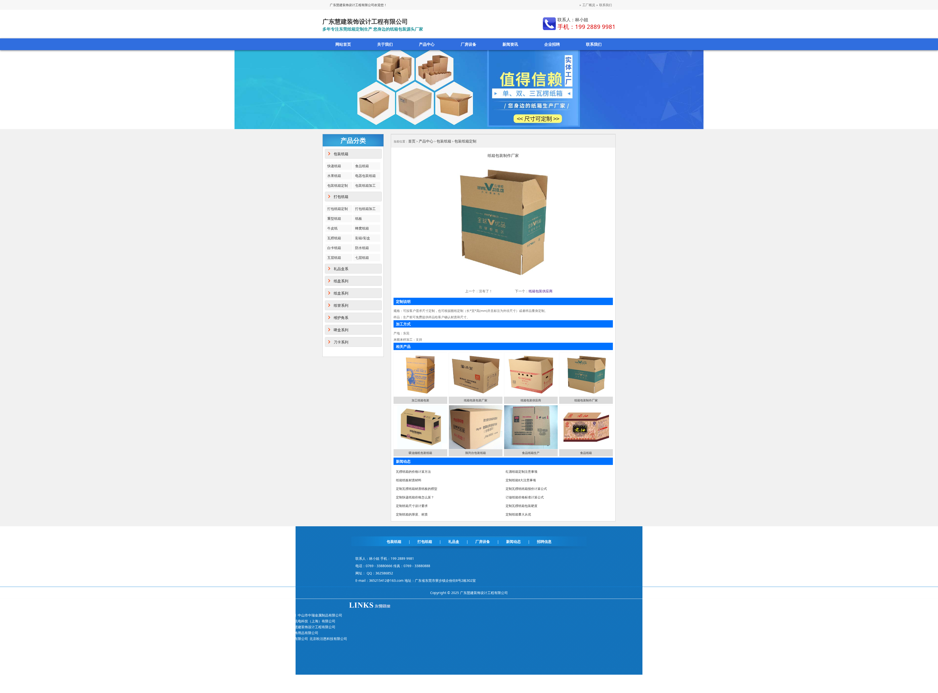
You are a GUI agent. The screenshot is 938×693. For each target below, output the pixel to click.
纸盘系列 (341, 280)
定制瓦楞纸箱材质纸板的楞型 (416, 488)
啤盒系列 (341, 329)
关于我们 (385, 44)
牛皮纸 (332, 228)
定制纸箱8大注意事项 (521, 480)
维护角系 (341, 317)
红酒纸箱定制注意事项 (521, 471)
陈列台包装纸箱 (475, 453)
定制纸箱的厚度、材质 (412, 514)
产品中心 (427, 44)
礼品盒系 (341, 268)
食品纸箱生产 (531, 453)
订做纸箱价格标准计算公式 (525, 497)
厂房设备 (468, 44)
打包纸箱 (341, 196)
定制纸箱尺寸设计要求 (412, 506)
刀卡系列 (341, 342)
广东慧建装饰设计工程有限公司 (311, 627)
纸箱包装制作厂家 (586, 400)
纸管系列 (341, 305)
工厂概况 (588, 5)
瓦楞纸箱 (334, 238)
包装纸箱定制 (337, 185)
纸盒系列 (341, 293)
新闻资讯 (510, 44)
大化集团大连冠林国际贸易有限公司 (269, 615)
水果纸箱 (334, 175)
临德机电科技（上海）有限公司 (311, 621)
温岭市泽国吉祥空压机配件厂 (264, 621)
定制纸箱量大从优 (518, 514)
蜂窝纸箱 (362, 228)
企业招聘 (552, 44)
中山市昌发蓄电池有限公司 (131, 644)
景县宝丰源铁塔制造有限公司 (133, 621)
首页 (412, 141)
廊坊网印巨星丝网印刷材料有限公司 (258, 627)
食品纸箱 (362, 166)
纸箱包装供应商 (541, 291)
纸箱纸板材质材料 (408, 480)
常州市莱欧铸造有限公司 (214, 644)
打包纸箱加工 (365, 208)
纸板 (358, 218)
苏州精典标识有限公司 (209, 632)
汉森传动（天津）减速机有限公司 (136, 638)
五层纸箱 (334, 257)
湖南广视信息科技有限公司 (209, 627)
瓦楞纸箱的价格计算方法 (413, 471)
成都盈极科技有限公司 (174, 621)
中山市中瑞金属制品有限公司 (320, 615)
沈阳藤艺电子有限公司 (174, 632)
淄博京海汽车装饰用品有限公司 (294, 632)
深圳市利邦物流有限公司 (289, 638)
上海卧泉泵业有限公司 (180, 638)
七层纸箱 (362, 257)
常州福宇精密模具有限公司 (219, 638)
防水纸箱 (362, 247)
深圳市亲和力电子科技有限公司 (216, 621)
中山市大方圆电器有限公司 (173, 644)
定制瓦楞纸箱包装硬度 (521, 506)
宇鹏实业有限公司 (255, 638)
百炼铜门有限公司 (124, 627)
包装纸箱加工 (365, 185)
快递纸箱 (334, 166)
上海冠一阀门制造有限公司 (248, 632)
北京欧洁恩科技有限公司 (328, 638)
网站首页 (343, 44)
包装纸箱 (341, 153)
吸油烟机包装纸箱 (420, 453)
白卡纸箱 (334, 247)
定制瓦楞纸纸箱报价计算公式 (526, 488)
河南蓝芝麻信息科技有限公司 (218, 615)
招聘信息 (544, 541)
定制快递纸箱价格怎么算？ (415, 497)
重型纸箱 (334, 218)
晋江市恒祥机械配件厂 (177, 615)
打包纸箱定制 (337, 208)
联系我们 (605, 5)
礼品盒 (453, 541)
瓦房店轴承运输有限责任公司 (257, 644)
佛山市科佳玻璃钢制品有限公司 (163, 627)
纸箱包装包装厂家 (475, 400)
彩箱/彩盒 (362, 238)
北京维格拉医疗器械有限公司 (133, 632)
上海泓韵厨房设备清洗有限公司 (135, 615)
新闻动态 (513, 541)
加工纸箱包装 (420, 400)
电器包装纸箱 (365, 175)
